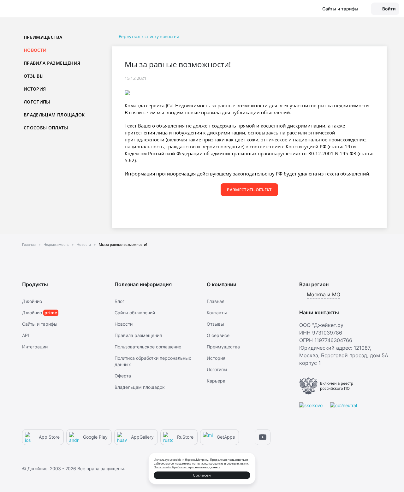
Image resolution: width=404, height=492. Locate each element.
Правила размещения (52, 63)
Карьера (216, 380)
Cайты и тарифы (39, 324)
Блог (119, 301)
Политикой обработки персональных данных (187, 467)
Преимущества (43, 37)
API (25, 335)
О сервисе (218, 335)
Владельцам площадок (54, 115)
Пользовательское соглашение (148, 346)
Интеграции (35, 346)
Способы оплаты (46, 128)
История (35, 89)
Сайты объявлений (135, 312)
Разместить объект (249, 190)
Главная (215, 301)
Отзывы (34, 76)
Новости (124, 324)
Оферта (123, 375)
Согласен (202, 475)
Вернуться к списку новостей (149, 36)
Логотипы (37, 102)
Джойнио (32, 301)
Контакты (217, 312)
